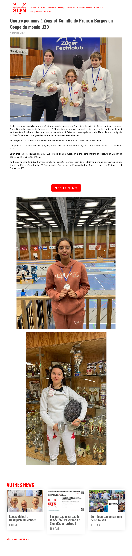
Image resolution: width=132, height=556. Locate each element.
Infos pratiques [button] (65, 7)
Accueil (33, 7)
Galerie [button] (97, 7)
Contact (48, 11)
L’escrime (51, 7)
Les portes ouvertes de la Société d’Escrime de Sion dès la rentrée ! (65, 520)
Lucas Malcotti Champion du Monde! (22, 518)
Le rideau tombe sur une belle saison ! (106, 518)
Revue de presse (84, 7)
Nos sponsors (36, 11)
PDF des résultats (66, 187)
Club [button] (40, 7)
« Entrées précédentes (17, 539)
